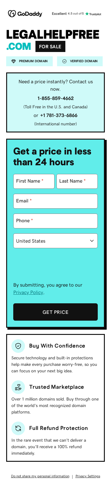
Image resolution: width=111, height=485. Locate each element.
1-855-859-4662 (56, 98)
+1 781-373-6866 (58, 115)
